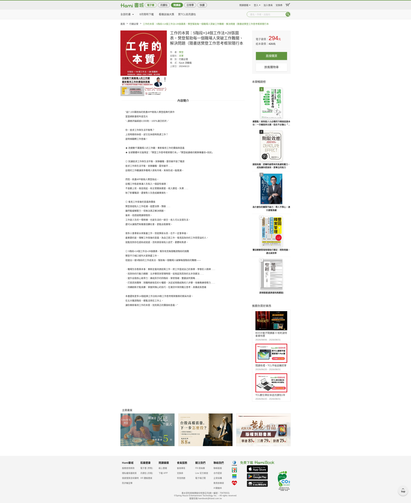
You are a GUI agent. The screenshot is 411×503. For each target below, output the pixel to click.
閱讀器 (177, 5)
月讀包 (163, 5)
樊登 (181, 52)
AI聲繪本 (218, 488)
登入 (256, 5)
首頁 (122, 24)
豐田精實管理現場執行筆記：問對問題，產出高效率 (271, 251)
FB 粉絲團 (200, 468)
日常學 (190, 5)
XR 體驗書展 (146, 478)
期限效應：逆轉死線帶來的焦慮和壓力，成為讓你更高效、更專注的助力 (271, 166)
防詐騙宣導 (127, 483)
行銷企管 (133, 24)
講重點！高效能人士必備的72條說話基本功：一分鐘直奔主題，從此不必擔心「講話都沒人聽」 (271, 123)
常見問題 (181, 478)
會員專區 (181, 468)
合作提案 (218, 473)
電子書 (150, 5)
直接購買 (271, 56)
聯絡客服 (218, 468)
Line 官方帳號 (201, 473)
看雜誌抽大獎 (166, 14)
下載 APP (163, 473)
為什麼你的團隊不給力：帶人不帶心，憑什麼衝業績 (271, 208)
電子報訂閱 (200, 478)
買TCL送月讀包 (187, 14)
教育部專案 (219, 483)
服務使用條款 (128, 468)
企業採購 (218, 478)
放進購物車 (271, 67)
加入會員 (268, 5)
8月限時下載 (147, 14)
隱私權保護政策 (129, 473)
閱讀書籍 (243, 5)
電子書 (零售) (146, 468)
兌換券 (279, 5)
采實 (181, 55)
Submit (287, 14)
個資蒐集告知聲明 (130, 478)
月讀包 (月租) (146, 473)
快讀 (202, 5)
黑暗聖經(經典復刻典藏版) (271, 292)
